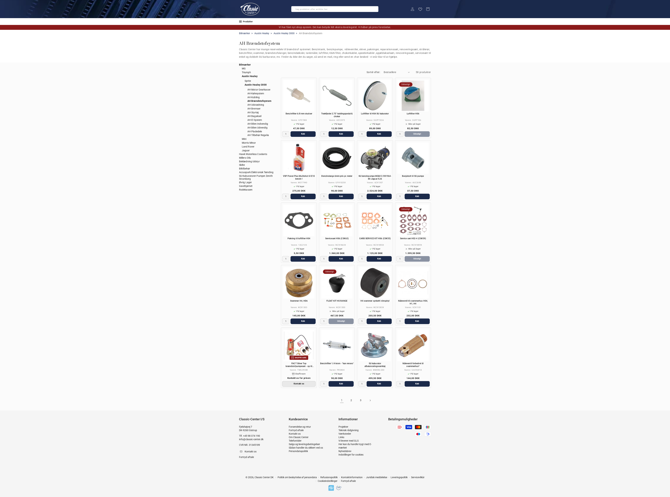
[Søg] (295, 10)
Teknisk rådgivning (348, 430)
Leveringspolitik (399, 477)
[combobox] (334, 9)
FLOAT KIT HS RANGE (336, 301)
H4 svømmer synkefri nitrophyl (375, 301)
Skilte (242, 165)
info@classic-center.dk (251, 439)
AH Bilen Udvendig (257, 127)
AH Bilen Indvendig (257, 123)
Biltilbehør (244, 168)
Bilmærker (244, 33)
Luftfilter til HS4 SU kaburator (375, 113)
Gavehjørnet (245, 186)
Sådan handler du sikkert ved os (306, 447)
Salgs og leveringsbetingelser (304, 444)
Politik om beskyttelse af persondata (297, 477)
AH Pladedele (254, 131)
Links (341, 437)
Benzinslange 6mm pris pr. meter (336, 176)
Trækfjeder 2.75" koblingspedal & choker (337, 115)
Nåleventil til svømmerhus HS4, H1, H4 (413, 302)
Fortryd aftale (296, 430)
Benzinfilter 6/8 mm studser (299, 113)
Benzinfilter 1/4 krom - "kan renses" (337, 363)
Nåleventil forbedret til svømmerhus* (413, 364)
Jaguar (246, 150)
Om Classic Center (298, 437)
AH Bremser (253, 108)
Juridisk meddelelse (376, 477)
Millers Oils (245, 157)
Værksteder (344, 433)
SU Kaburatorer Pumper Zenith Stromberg (256, 177)
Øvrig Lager (245, 182)
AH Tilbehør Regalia (258, 135)
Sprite (248, 80)
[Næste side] (370, 400)
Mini (244, 139)
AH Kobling (253, 97)
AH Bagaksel (254, 116)
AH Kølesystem (255, 93)
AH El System (254, 120)
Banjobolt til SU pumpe (413, 176)
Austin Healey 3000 (284, 33)
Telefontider (295, 440)
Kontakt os (295, 433)
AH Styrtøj (253, 112)
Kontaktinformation (352, 477)
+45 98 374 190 (251, 435)
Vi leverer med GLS (348, 440)
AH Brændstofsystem (259, 101)
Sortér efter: (373, 72)
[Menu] (240, 21)
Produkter (248, 21)
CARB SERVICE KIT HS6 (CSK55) (375, 238)
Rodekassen (245, 189)
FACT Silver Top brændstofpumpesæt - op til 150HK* (299, 365)
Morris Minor (249, 142)
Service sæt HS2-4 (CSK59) (413, 238)
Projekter (343, 426)
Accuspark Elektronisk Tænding (256, 172)
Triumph (246, 72)
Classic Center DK (264, 477)
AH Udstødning (255, 104)
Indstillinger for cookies (350, 454)
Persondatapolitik (298, 451)
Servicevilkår (418, 477)
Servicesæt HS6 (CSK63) (337, 238)
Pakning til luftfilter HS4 (299, 238)
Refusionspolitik (329, 477)
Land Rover (248, 146)
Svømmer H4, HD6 (299, 301)
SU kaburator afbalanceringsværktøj (374, 364)
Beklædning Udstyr (249, 161)
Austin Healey (261, 33)
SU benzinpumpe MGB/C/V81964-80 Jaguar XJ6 (375, 177)
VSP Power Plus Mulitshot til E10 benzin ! (299, 177)
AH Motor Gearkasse (258, 89)
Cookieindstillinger (327, 481)
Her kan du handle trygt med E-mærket (355, 446)
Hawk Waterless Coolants (253, 154)
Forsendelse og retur (300, 426)
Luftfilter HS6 (413, 113)
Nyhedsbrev (344, 451)
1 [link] (342, 400)
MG (244, 68)
